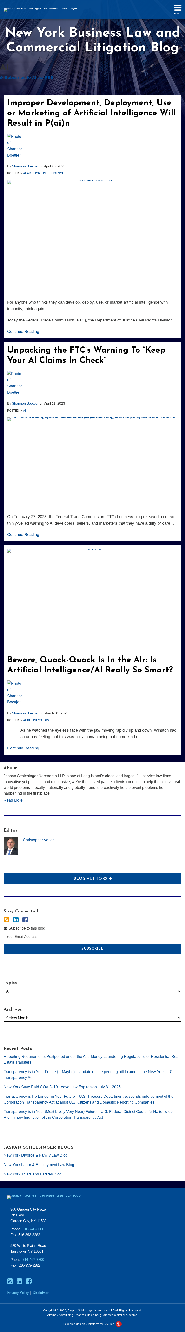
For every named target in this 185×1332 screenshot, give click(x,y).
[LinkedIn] (16, 919)
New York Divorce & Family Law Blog (36, 1155)
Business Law (38, 720)
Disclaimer (41, 1293)
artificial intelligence (45, 173)
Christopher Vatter (38, 840)
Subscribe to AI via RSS (28, 77)
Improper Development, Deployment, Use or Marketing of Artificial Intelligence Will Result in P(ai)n (91, 113)
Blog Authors (56, 877)
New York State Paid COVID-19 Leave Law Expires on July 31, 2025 (62, 1087)
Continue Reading (23, 331)
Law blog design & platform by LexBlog (89, 1324)
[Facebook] (25, 919)
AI (24, 173)
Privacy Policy (18, 1293)
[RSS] (6, 919)
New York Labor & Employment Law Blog (39, 1165)
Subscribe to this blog (26, 928)
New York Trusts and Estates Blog (33, 1174)
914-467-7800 (33, 1259)
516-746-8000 (33, 1229)
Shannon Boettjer (25, 166)
